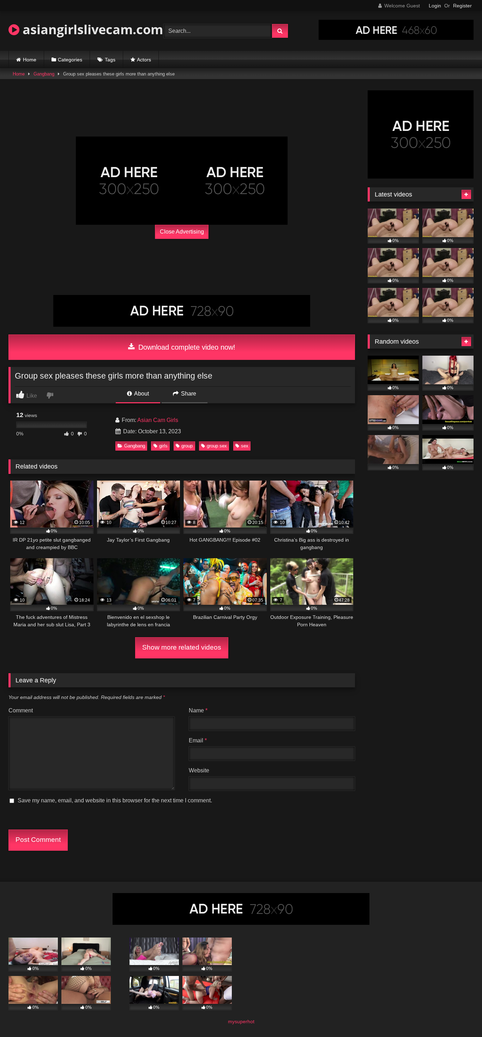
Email (198, 740)
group (187, 445)
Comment (20, 710)
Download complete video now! (185, 347)
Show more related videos (181, 647)
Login (435, 5)
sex (244, 445)
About (141, 394)
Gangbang (44, 74)
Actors (144, 59)
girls (163, 445)
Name (198, 710)
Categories (70, 59)
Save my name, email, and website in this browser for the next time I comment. (115, 800)
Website (199, 770)
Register (462, 5)
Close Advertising (182, 232)
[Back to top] (460, 1016)
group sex (217, 445)
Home (29, 59)
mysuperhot (241, 1021)
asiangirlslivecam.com (91, 29)
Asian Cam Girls (157, 420)
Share (188, 394)
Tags (110, 59)
